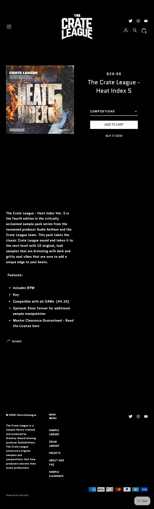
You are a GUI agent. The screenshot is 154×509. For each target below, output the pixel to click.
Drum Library (54, 444)
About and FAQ (56, 462)
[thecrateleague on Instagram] (138, 21)
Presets (54, 453)
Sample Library (54, 432)
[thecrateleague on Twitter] (130, 21)
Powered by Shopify (17, 495)
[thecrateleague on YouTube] (146, 21)
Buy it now (114, 136)
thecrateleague (26, 415)
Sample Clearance (56, 474)
